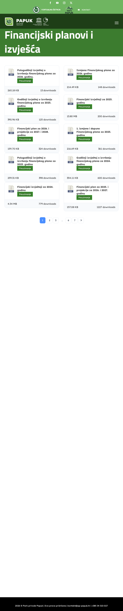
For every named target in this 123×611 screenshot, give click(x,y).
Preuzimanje (25, 81)
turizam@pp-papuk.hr (15, 456)
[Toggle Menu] (116, 23)
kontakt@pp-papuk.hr (21, 381)
